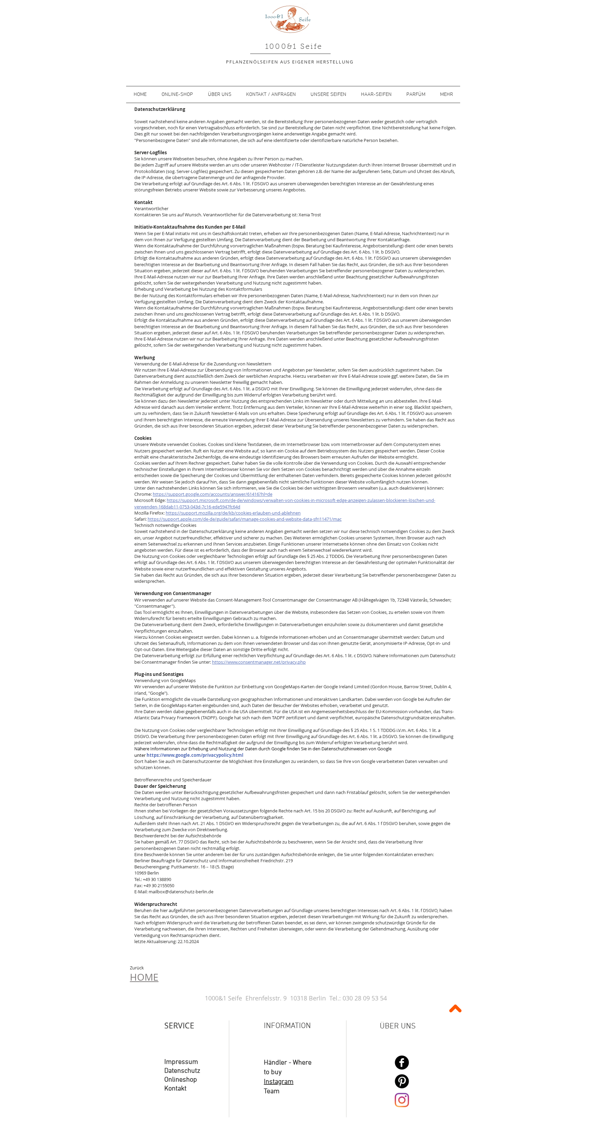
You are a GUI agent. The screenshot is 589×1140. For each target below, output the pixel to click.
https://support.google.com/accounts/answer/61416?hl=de (212, 494)
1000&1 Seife (294, 47)
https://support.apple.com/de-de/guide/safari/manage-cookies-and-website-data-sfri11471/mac (245, 519)
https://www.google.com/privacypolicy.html (195, 755)
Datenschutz (182, 1071)
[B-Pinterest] (402, 1081)
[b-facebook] (402, 1062)
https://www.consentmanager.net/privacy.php (259, 662)
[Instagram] (402, 1100)
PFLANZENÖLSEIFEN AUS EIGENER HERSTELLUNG (289, 62)
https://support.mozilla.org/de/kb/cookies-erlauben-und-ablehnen (233, 513)
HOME (144, 977)
